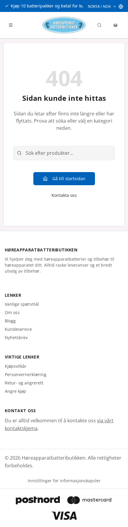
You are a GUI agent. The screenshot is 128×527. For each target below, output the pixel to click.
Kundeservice (18, 329)
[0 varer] (115, 25)
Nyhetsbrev (16, 337)
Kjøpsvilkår (15, 366)
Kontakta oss (64, 195)
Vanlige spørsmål (22, 304)
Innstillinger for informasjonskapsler (64, 480)
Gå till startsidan (68, 178)
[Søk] (99, 25)
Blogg (10, 321)
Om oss (12, 312)
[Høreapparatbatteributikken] (64, 25)
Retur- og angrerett (24, 383)
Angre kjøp (15, 391)
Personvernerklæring (25, 374)
